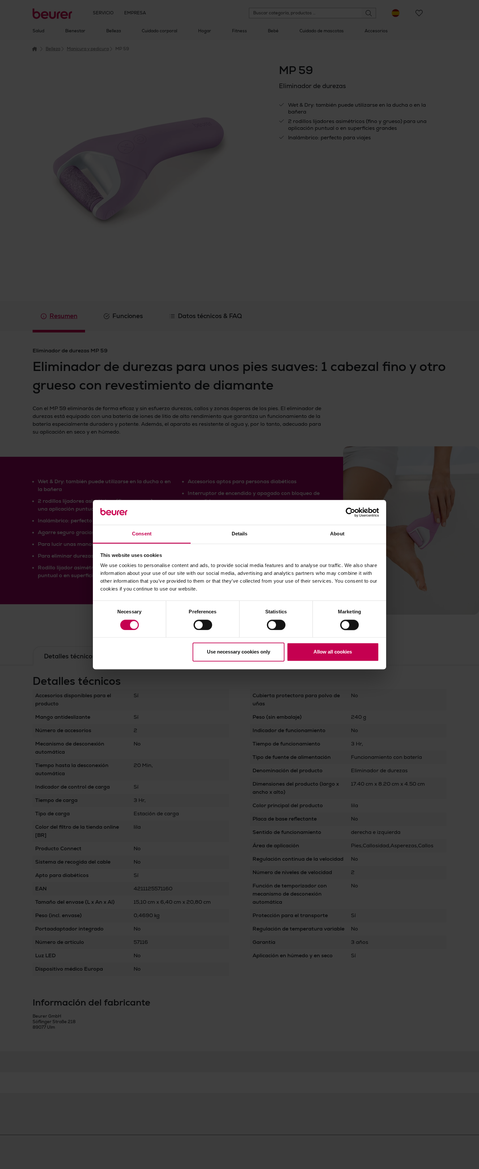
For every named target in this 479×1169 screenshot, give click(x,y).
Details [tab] (240, 534)
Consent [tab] (142, 534)
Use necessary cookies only (238, 652)
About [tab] (337, 534)
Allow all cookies (332, 652)
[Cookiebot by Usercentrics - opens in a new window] (350, 512)
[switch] (203, 625)
